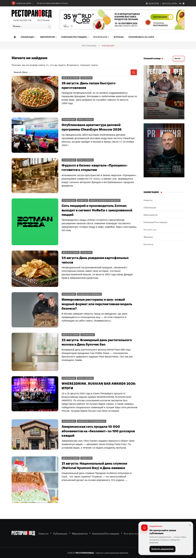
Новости (148, 199)
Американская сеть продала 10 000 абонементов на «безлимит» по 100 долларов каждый (98, 431)
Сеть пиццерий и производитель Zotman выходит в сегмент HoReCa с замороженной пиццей (97, 210)
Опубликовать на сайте (141, 37)
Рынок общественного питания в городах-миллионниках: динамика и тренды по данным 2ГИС (99, 520)
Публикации (27, 37)
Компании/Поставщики (74, 37)
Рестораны (43, 20)
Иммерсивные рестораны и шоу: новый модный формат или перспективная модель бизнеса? (97, 304)
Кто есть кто (100, 37)
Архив (178, 58)
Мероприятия (47, 37)
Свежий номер (152, 58)
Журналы (119, 37)
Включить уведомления (162, 549)
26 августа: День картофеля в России (52, 3)
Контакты (148, 244)
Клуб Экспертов (22, 20)
